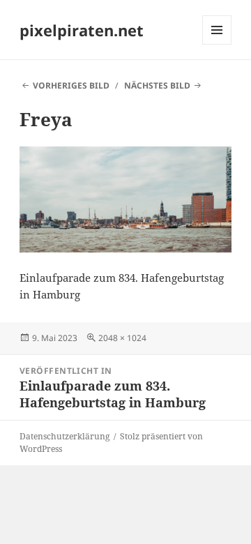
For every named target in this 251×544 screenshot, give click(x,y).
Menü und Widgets (217, 44)
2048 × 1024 (122, 338)
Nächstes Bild (157, 85)
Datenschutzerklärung (64, 436)
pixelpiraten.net (82, 30)
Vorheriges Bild (71, 85)
